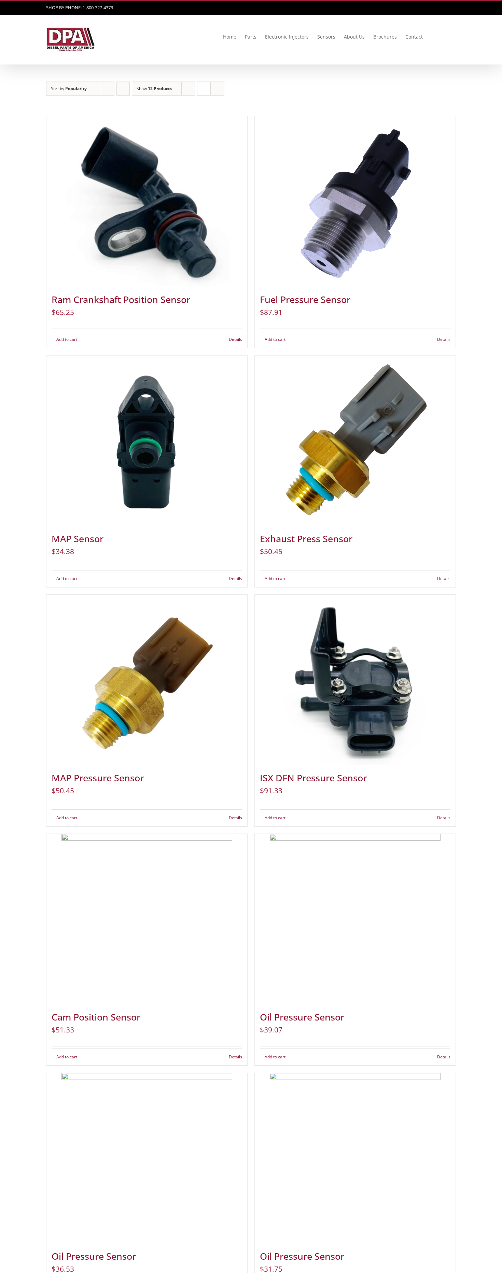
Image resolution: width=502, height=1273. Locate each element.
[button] (445, 37)
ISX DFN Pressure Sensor (313, 778)
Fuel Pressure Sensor (305, 299)
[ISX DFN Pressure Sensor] (355, 680)
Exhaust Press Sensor (306, 539)
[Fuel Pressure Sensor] (355, 201)
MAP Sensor (77, 539)
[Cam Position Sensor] (146, 919)
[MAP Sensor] (146, 441)
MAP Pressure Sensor (98, 778)
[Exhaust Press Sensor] (355, 441)
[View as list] (217, 88)
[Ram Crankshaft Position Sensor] (146, 201)
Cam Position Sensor (96, 1017)
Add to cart (66, 339)
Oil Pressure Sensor (302, 1017)
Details (235, 339)
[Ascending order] (123, 89)
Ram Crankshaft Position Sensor (121, 299)
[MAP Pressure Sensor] (146, 680)
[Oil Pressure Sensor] (355, 919)
